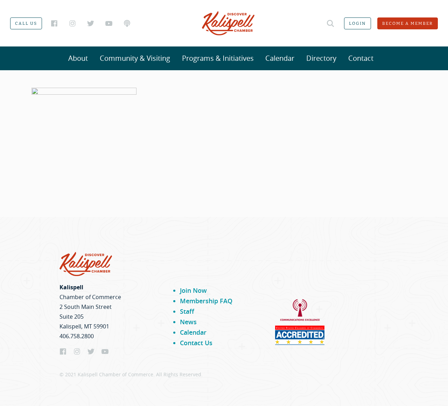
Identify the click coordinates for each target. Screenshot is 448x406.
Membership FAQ (206, 301)
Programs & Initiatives (218, 58)
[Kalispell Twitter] (90, 23)
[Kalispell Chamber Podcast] (127, 23)
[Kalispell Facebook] (54, 23)
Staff (187, 311)
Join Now (193, 290)
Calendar (279, 58)
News (188, 322)
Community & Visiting (135, 58)
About (78, 58)
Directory (321, 58)
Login (357, 23)
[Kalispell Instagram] (72, 23)
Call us (26, 23)
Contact (360, 58)
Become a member (407, 23)
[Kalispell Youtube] (108, 23)
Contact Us (196, 343)
